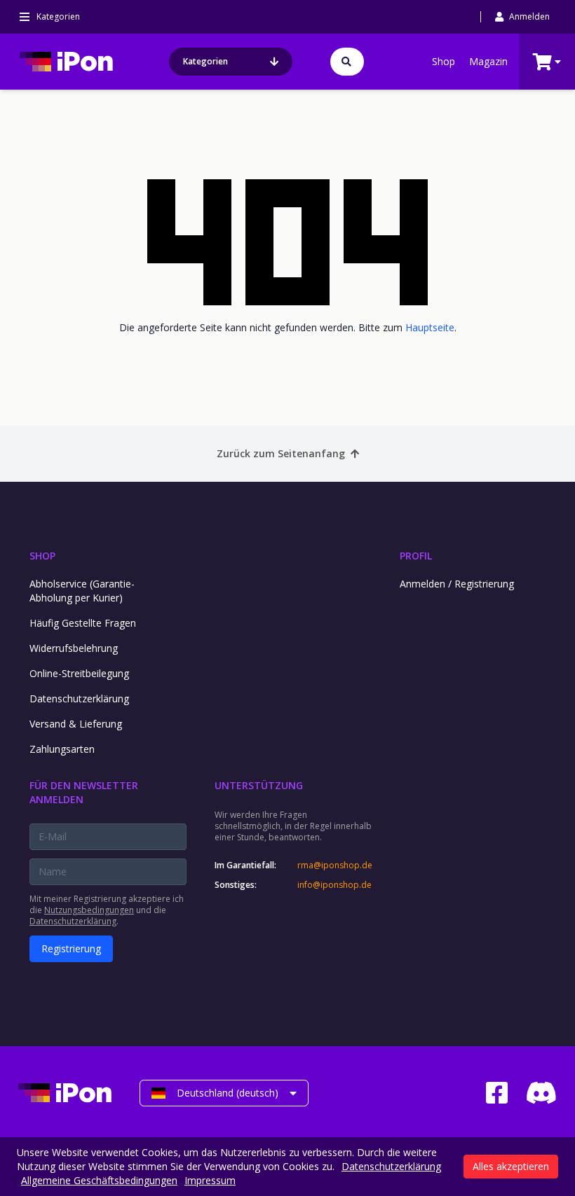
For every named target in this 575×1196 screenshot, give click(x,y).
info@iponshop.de (334, 885)
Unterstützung (259, 785)
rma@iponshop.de (334, 865)
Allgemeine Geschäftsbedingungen (99, 1180)
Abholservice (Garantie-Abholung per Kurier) (82, 590)
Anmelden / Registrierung (457, 583)
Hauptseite (429, 327)
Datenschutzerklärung (79, 698)
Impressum (210, 1180)
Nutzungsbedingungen (89, 910)
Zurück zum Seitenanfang (281, 453)
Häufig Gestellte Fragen (82, 623)
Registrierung (71, 948)
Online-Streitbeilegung (79, 673)
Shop (443, 61)
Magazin (488, 61)
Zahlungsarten (62, 749)
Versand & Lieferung (75, 723)
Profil (416, 555)
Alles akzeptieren (511, 1166)
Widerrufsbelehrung (73, 648)
